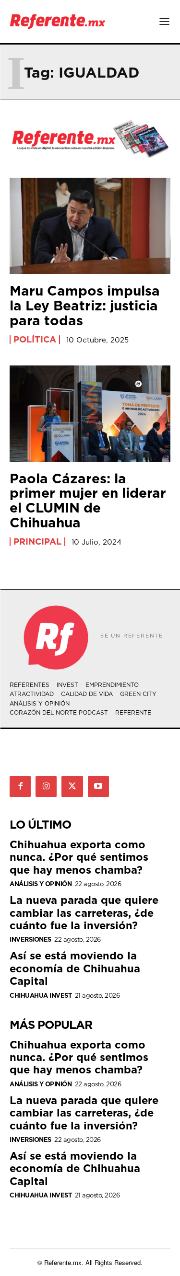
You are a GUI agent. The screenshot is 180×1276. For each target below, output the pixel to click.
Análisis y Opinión (41, 884)
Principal (37, 541)
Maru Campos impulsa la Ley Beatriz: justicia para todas (85, 305)
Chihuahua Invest (41, 995)
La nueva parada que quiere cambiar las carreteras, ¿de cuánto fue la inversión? (84, 912)
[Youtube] (98, 786)
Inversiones (30, 939)
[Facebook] (20, 786)
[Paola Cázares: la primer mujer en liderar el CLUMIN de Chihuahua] (90, 413)
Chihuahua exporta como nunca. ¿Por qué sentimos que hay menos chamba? (79, 857)
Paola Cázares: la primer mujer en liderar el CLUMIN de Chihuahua (88, 500)
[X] (72, 786)
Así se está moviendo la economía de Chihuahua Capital (75, 968)
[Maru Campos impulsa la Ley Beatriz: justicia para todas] (90, 226)
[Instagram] (46, 786)
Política (34, 339)
